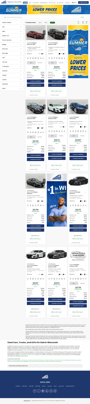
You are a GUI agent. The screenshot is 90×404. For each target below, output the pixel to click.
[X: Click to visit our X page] (39, 391)
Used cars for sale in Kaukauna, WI (48, 360)
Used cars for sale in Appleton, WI (15, 360)
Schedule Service (83, 2)
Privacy (45, 400)
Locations (67, 2)
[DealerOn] (27, 400)
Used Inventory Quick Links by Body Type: (18, 365)
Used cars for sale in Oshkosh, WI (54, 361)
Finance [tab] (40, 62)
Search (82, 17)
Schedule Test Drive (35, 85)
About (55, 386)
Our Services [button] (60, 2)
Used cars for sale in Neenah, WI (38, 361)
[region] (35, 75)
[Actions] (43, 44)
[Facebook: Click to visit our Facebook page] (35, 391)
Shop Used (24, 386)
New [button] (30, 2)
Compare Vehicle (33, 95)
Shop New (18, 386)
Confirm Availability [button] (35, 81)
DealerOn (41, 400)
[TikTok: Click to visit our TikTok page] (55, 391)
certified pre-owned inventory (28, 354)
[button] (44, 32)
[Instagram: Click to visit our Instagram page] (51, 391)
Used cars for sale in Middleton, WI (23, 361)
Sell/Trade (38, 386)
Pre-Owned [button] (35, 2)
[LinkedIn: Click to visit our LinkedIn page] (47, 391)
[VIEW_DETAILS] (78, 254)
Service (44, 386)
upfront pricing (27, 350)
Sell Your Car (52, 2)
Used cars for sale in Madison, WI (63, 360)
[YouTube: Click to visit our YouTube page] (43, 391)
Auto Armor (61, 386)
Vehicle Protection (70, 386)
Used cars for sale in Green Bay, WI (31, 360)
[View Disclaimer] (43, 58)
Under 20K (31, 386)
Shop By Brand (43, 2)
